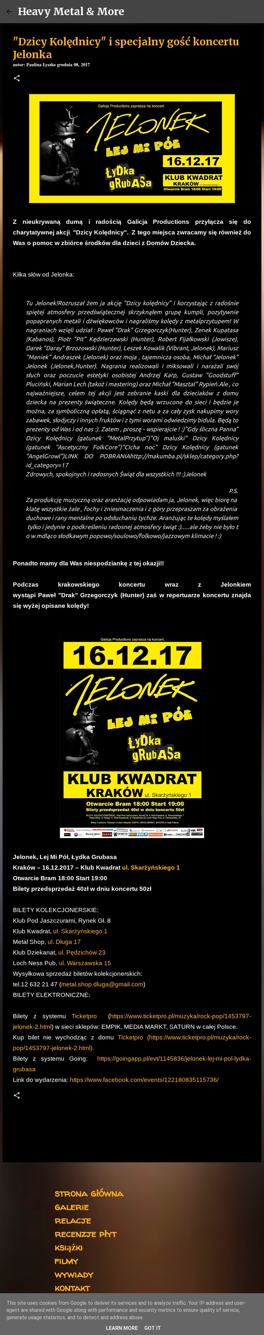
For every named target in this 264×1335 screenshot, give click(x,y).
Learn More (122, 1328)
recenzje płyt (86, 1233)
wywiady (74, 1273)
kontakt (72, 1287)
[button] (17, 79)
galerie (72, 1206)
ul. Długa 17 (64, 941)
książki (69, 1246)
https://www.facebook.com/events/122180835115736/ (144, 1079)
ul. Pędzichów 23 (82, 952)
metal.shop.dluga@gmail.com (102, 984)
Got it (152, 1328)
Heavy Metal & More (71, 11)
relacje (73, 1219)
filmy (66, 1260)
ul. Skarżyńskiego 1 (151, 867)
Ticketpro (84, 1016)
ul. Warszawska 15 (85, 963)
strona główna (89, 1192)
